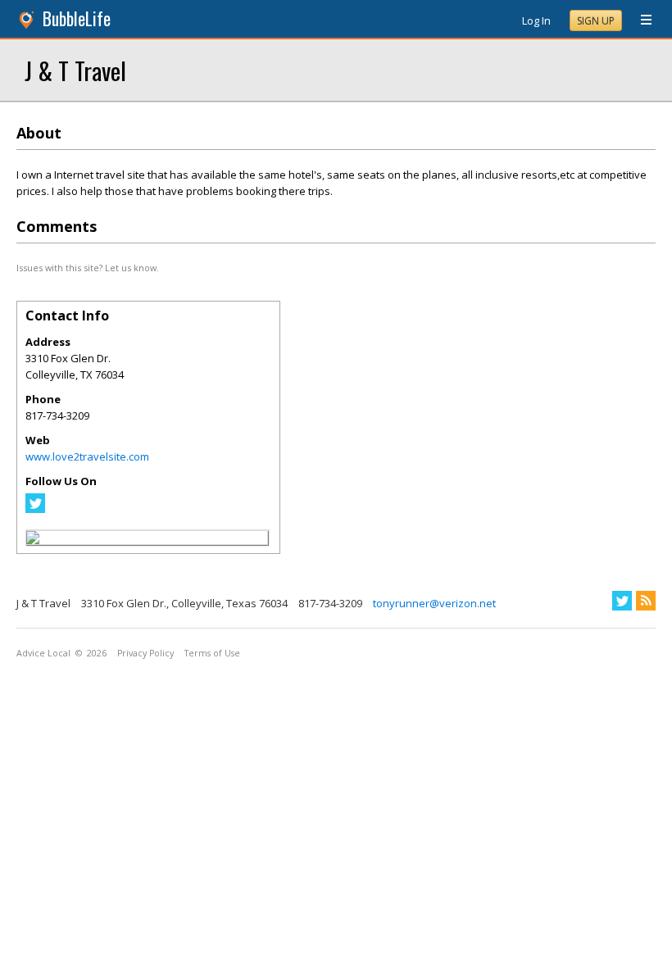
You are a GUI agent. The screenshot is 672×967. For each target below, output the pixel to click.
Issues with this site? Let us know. (87, 267)
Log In (536, 20)
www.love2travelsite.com (87, 456)
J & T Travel (75, 70)
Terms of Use (212, 653)
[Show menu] (640, 20)
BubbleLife (77, 18)
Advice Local (43, 653)
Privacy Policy (145, 653)
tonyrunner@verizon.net (434, 603)
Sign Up (596, 21)
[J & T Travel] (32, 540)
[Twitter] (35, 509)
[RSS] (646, 601)
